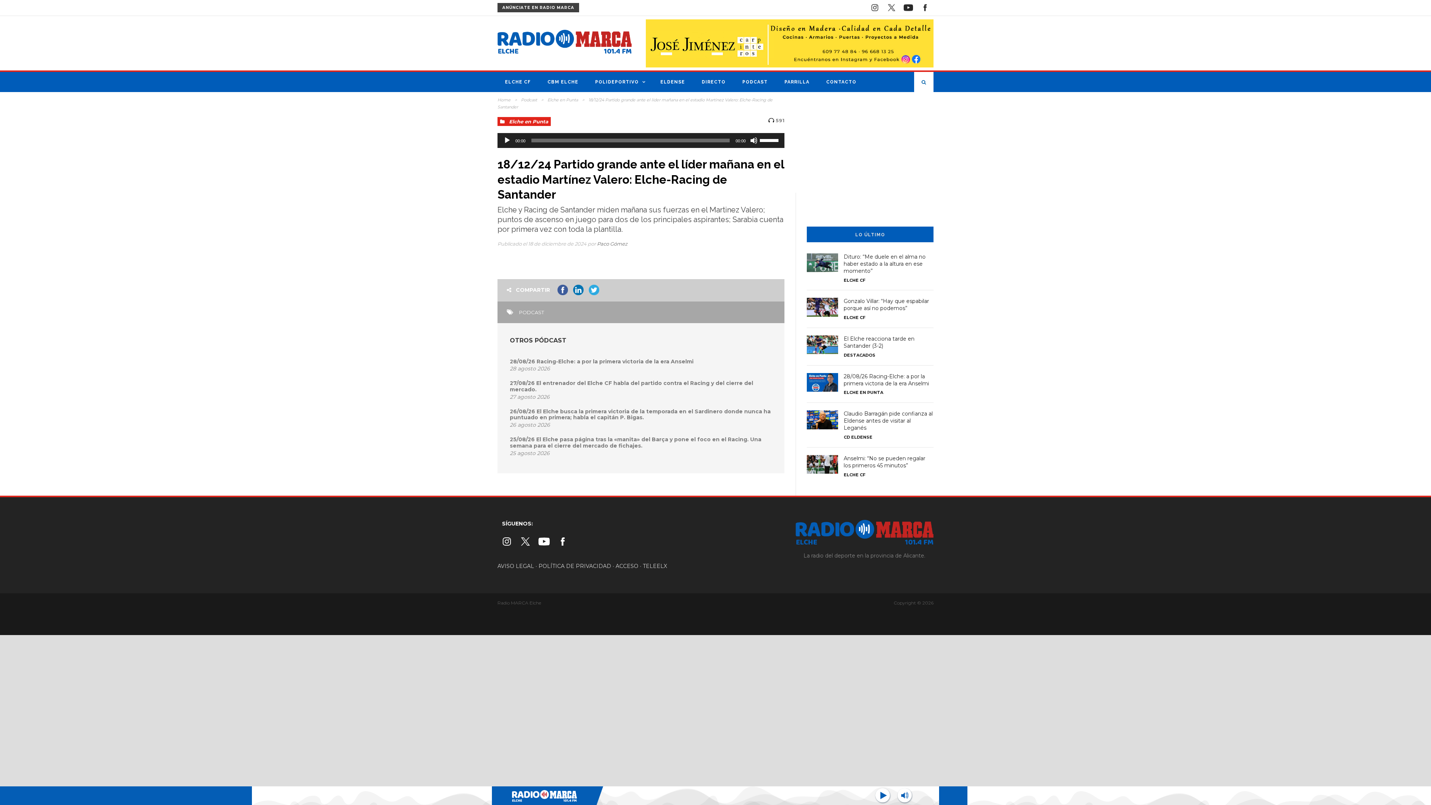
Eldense (672, 82)
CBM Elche (562, 82)
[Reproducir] (507, 140)
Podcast (755, 82)
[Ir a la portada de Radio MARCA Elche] (564, 43)
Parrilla (796, 82)
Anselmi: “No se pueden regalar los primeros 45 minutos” (884, 462)
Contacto (841, 82)
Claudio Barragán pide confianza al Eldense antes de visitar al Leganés (888, 420)
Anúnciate (538, 7)
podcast (531, 312)
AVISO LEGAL (515, 566)
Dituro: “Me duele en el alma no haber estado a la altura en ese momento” (885, 263)
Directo (714, 82)
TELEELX (655, 566)
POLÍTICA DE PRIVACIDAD (574, 566)
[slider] (770, 139)
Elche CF (518, 82)
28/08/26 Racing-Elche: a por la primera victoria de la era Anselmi (602, 361)
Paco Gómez (612, 244)
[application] (640, 140)
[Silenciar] (754, 140)
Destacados (859, 355)
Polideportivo (617, 82)
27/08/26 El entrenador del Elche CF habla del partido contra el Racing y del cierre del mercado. (631, 386)
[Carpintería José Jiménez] (790, 43)
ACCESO (627, 566)
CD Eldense (858, 437)
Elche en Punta (562, 99)
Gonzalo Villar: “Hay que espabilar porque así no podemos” (886, 305)
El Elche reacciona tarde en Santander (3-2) (879, 342)
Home (504, 99)
